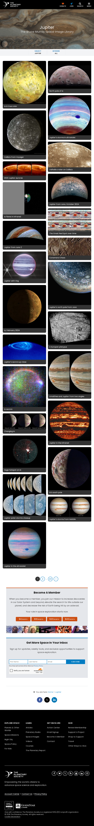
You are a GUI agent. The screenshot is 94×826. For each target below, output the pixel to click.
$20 (54, 619)
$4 (23, 619)
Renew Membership (77, 727)
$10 (38, 619)
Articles (29, 727)
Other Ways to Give (77, 746)
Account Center (12, 794)
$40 (70, 619)
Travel (71, 741)
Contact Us (27, 794)
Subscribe (75, 662)
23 (50, 578)
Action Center (53, 727)
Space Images (32, 736)
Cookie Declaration (12, 817)
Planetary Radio (33, 732)
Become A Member (56, 736)
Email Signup (53, 732)
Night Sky (9, 739)
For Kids (8, 748)
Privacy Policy (38, 666)
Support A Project (76, 732)
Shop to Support (76, 736)
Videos (29, 741)
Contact (51, 741)
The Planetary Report (35, 750)
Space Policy (11, 744)
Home (50, 692)
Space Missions (12, 735)
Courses (29, 746)
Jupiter (58, 692)
